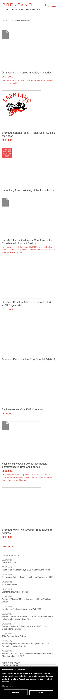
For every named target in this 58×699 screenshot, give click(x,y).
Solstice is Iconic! (9, 562)
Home (6, 20)
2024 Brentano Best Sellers (14, 636)
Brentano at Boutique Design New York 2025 (21, 609)
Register (13, 10)
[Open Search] (47, 5)
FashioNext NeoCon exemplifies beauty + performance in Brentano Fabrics (26, 465)
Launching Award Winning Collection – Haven (28, 190)
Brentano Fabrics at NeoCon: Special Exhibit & (29, 359)
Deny (41, 693)
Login (5, 10)
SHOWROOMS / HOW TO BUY (29, 10)
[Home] (17, 4)
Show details (7, 686)
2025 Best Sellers (9, 584)
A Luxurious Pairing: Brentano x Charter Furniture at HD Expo (29, 577)
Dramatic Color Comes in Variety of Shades (27, 72)
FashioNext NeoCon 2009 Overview (22, 409)
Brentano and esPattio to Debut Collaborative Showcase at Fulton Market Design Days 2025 (28, 617)
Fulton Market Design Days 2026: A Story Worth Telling (26, 569)
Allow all (15, 692)
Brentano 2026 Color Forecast (15, 592)
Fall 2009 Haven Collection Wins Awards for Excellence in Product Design (27, 242)
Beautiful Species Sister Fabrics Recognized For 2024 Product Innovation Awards (25, 644)
